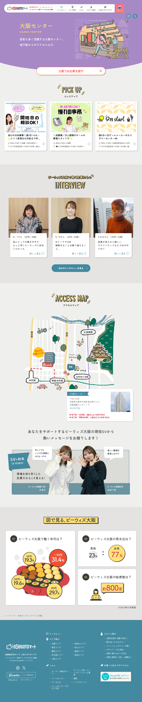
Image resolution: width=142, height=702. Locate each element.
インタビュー (56, 633)
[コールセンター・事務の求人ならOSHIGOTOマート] (17, 8)
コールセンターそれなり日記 (60, 687)
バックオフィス (80, 682)
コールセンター (58, 678)
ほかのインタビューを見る (71, 268)
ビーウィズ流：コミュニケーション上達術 (81, 672)
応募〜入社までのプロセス (116, 665)
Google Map (75, 407)
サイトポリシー (27, 680)
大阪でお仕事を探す (71, 71)
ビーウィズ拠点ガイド (60, 672)
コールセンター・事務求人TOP (16, 615)
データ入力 (56, 682)
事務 (75, 678)
